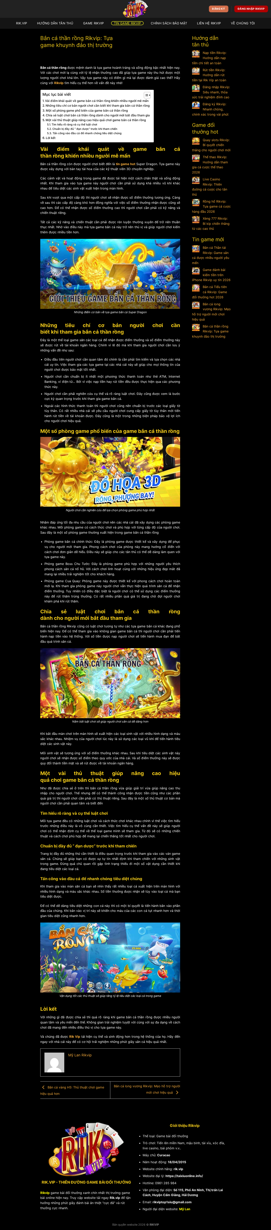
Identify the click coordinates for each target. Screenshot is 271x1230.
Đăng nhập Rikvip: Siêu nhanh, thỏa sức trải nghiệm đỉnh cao (211, 92)
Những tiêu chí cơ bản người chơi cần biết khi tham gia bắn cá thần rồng (98, 105)
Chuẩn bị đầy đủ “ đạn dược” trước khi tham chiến (84, 128)
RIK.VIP (21, 23)
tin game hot (125, 164)
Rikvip (58, 83)
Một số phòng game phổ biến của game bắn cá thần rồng (87, 110)
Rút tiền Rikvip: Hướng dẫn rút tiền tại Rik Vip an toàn (209, 75)
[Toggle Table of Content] (145, 95)
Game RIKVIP (93, 23)
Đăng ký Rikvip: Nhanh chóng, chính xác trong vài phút (210, 109)
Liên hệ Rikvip (209, 23)
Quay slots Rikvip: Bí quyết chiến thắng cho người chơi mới (211, 145)
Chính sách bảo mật (169, 23)
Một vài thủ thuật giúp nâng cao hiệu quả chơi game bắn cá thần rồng (96, 120)
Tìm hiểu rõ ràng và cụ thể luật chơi (74, 124)
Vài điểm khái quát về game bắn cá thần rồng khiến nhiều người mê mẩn (97, 101)
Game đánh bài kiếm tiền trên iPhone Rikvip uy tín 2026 (211, 275)
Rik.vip (115, 1198)
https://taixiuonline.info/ (184, 1176)
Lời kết (51, 138)
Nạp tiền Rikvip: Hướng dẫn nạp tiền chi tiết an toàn (209, 58)
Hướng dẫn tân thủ (55, 23)
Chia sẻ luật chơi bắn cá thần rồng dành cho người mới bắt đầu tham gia (98, 115)
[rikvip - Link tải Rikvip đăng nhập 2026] (135, 9)
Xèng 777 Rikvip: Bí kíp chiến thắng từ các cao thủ (211, 223)
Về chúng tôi (243, 23)
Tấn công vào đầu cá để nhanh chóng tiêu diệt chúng (87, 133)
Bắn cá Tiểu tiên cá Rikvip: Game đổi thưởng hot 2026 (209, 292)
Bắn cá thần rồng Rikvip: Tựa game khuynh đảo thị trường (210, 331)
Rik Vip (74, 1037)
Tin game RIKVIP (127, 23)
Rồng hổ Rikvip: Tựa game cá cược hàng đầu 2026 (211, 206)
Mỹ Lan (184, 1209)
